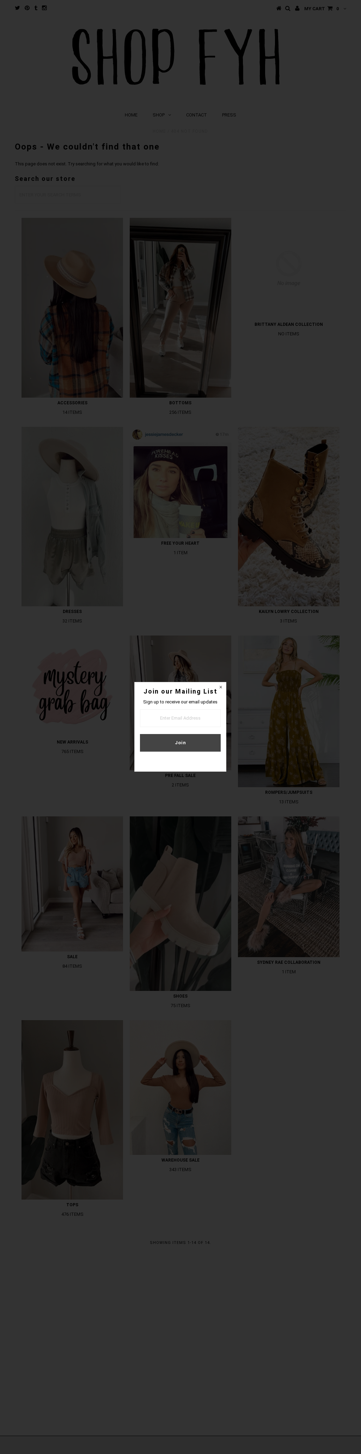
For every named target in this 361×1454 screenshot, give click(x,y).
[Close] (220, 687)
